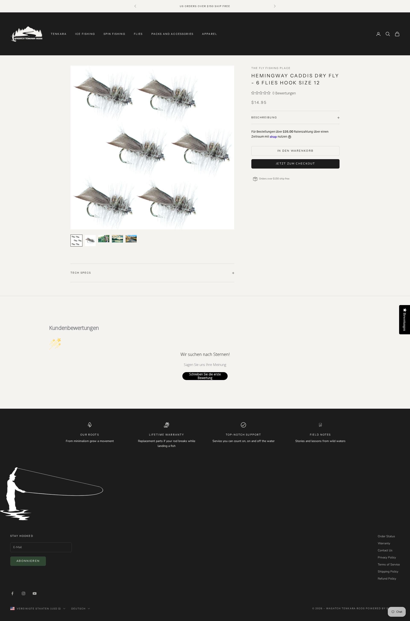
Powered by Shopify (383, 608)
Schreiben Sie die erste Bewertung (205, 376)
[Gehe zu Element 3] (104, 238)
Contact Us (385, 550)
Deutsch (78, 608)
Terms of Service (389, 564)
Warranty (384, 543)
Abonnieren (28, 561)
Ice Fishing (85, 33)
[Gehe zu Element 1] (76, 241)
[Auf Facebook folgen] (12, 593)
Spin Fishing (114, 33)
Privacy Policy (387, 557)
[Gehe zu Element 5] (131, 239)
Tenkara (59, 33)
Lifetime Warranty (166, 434)
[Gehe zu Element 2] (90, 241)
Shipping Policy (388, 572)
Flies (138, 33)
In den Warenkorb (295, 151)
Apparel (209, 33)
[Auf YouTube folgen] (34, 593)
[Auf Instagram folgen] (23, 593)
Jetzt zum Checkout (295, 164)
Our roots (89, 434)
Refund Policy (387, 579)
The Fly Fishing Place (271, 68)
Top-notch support (243, 434)
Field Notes (320, 434)
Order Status (386, 536)
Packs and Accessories (172, 33)
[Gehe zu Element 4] (117, 239)
